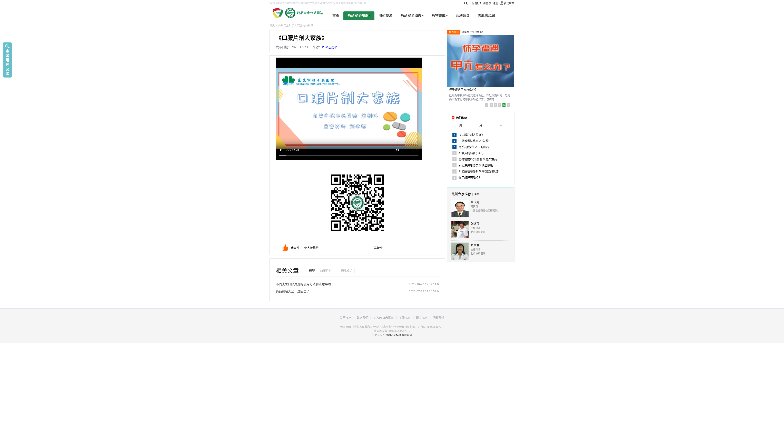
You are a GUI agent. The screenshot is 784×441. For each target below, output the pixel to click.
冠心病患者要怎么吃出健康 (476, 165)
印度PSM (422, 318)
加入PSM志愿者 (383, 318)
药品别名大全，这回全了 (293, 291)
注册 (495, 3)
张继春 (475, 223)
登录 (488, 3)
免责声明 (345, 327)
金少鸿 (475, 202)
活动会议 (463, 15)
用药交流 (385, 15)
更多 (476, 194)
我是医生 (509, 3)
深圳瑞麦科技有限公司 (398, 335)
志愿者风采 (486, 15)
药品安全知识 (357, 15)
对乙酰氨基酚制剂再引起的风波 (479, 171)
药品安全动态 (411, 15)
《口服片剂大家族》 (471, 135)
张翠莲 (475, 245)
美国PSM (405, 318)
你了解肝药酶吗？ (470, 177)
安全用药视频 (305, 25)
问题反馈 (438, 318)
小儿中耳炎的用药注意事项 (466, 89)
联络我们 (362, 318)
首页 (335, 15)
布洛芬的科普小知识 (471, 153)
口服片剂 (326, 271)
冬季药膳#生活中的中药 (474, 147)
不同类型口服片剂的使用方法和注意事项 (303, 284)
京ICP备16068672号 (432, 327)
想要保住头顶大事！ (473, 32)
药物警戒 (438, 15)
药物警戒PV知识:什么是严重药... (479, 159)
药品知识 (346, 271)
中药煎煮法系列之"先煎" (474, 141)
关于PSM (345, 318)
